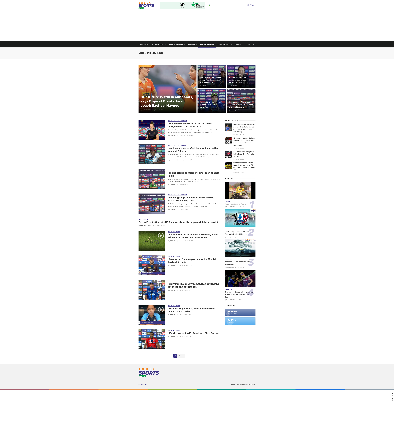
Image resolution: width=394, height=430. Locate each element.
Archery (227, 201)
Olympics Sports (159, 45)
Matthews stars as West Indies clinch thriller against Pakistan (193, 149)
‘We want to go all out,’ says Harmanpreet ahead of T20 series (191, 310)
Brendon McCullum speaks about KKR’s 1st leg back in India (192, 260)
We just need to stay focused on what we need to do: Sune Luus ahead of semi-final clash (241, 78)
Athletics (228, 259)
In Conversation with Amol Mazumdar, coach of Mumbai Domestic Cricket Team (193, 236)
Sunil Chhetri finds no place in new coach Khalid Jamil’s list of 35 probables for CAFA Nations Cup (244, 128)
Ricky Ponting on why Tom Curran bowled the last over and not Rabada (193, 285)
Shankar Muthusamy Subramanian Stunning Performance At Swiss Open (239, 294)
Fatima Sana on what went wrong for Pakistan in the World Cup (211, 104)
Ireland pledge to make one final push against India (193, 174)
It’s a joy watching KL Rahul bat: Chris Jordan (193, 333)
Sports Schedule (225, 45)
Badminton (228, 289)
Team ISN (173, 135)
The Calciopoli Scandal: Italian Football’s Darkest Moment (237, 233)
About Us (235, 384)
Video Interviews (207, 45)
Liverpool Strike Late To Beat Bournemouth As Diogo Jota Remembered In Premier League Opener (244, 141)
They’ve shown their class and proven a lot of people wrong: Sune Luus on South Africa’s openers (211, 78)
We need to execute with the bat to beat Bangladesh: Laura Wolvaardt (191, 125)
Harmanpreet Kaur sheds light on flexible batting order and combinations (241, 104)
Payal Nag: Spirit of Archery (236, 204)
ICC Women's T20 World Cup (177, 120)
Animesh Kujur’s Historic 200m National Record (237, 263)
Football (228, 229)
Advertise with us (247, 384)
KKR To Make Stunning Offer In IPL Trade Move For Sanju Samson (243, 154)
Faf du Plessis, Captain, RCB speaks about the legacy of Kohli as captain (179, 222)
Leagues (191, 45)
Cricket (143, 45)
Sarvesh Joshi (147, 110)
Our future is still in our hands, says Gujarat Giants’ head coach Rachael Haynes (167, 101)
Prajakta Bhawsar (147, 225)
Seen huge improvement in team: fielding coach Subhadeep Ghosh (191, 199)
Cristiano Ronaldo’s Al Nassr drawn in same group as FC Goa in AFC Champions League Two (244, 166)
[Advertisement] (197, 25)
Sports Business (176, 45)
